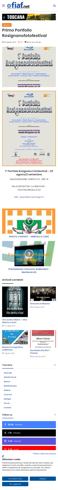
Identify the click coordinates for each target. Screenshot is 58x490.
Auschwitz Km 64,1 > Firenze (40, 351)
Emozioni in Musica (40, 303)
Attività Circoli (10, 377)
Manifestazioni (10, 386)
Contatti (7, 407)
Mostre (7, 25)
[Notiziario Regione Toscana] (18, 5)
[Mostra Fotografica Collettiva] (15, 337)
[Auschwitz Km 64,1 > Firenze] (43, 339)
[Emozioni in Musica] (43, 294)
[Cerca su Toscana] (54, 6)
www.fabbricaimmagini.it (32, 197)
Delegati (7, 399)
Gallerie (7, 390)
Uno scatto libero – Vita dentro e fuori (14, 321)
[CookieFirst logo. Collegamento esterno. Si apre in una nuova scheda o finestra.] (3, 456)
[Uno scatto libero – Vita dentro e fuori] (15, 302)
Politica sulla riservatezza (44, 453)
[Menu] (3, 6)
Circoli (6, 403)
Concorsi (8, 394)
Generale (8, 373)
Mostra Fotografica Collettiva (12, 348)
